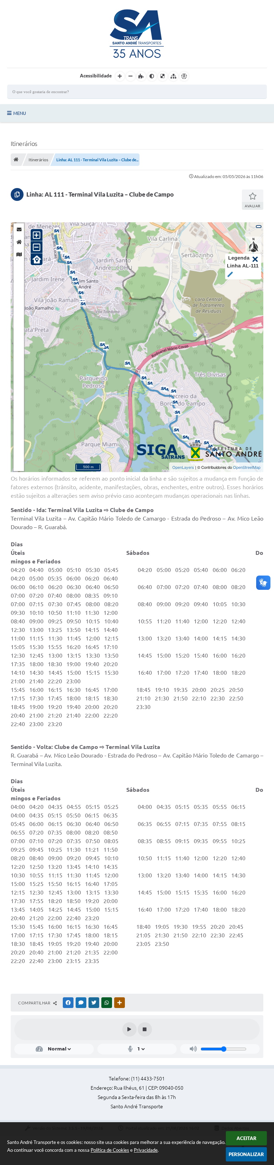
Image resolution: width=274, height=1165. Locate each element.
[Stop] (145, 1029)
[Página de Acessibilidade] (184, 76)
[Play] (129, 1029)
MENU (19, 113)
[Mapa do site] (173, 76)
